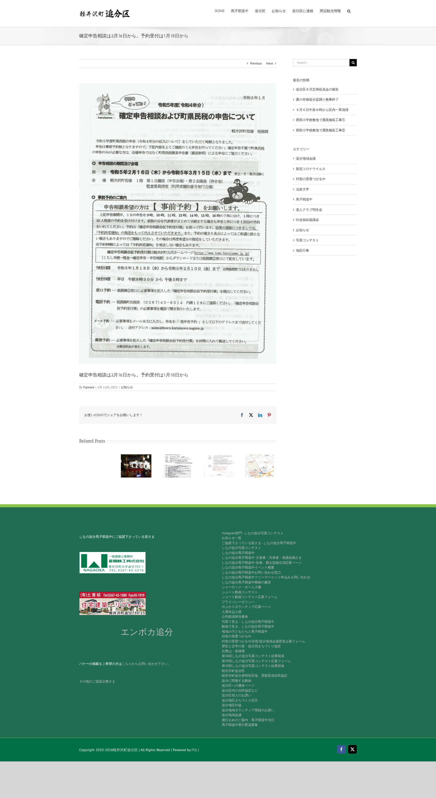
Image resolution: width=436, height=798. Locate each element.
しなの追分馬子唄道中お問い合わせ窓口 (251, 572)
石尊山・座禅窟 (233, 651)
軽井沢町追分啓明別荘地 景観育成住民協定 (254, 675)
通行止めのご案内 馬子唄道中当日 (248, 720)
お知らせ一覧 (231, 538)
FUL (194, 750)
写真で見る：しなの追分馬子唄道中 (248, 621)
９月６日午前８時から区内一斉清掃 (322, 110)
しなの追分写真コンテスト (241, 548)
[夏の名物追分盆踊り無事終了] (136, 456)
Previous (256, 63)
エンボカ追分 (147, 632)
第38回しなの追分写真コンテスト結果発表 (253, 656)
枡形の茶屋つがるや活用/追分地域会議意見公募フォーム (263, 641)
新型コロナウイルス (310, 169)
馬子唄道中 (304, 199)
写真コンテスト (307, 240)
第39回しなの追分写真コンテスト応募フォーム (256, 661)
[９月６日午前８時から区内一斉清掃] (177, 456)
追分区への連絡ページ (238, 685)
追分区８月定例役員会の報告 (317, 89)
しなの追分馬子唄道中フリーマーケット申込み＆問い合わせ (266, 577)
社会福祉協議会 (307, 220)
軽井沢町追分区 (233, 671)
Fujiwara (88, 387)
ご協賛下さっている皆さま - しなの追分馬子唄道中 (259, 543)
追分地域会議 (306, 158)
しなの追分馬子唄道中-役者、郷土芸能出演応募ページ (262, 562)
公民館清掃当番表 (235, 616)
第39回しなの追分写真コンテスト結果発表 (253, 666)
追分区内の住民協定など (240, 690)
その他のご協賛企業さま (97, 681)
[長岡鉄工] (112, 553)
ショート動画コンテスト (240, 592)
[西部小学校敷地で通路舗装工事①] (219, 456)
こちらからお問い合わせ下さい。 (146, 664)
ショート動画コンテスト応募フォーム (250, 597)
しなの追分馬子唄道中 (238, 553)
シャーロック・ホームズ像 (241, 587)
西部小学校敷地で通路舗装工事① (320, 120)
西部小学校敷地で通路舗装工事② (320, 130)
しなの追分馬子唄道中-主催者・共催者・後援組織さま (262, 557)
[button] (348, 10)
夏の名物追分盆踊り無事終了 (317, 99)
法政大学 (302, 189)
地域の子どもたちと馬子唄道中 (245, 631)
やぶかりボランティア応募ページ (246, 607)
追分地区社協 (231, 705)
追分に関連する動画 (236, 680)
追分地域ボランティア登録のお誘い (248, 710)
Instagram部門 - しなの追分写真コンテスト (253, 533)
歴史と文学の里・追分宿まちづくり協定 (251, 646)
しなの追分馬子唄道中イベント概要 (248, 567)
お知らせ (127, 387)
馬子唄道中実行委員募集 (240, 725)
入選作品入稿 (231, 612)
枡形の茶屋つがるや (310, 179)
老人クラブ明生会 (309, 210)
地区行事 (302, 250)
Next (269, 63)
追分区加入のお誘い (236, 695)
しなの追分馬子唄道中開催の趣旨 (246, 582)
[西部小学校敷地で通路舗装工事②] (261, 456)
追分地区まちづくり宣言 (240, 700)
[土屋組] (112, 593)
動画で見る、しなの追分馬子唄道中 (248, 626)
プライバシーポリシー (238, 602)
